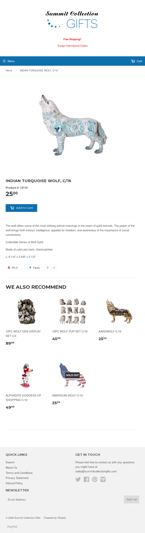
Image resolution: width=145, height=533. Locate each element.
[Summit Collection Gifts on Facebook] (86, 480)
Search (10, 462)
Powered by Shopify (55, 517)
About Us (11, 467)
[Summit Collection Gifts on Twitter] (78, 480)
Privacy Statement (17, 478)
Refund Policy (14, 483)
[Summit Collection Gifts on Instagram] (103, 480)
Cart (139, 61)
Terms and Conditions (19, 473)
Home (9, 70)
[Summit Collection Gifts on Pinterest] (95, 480)
